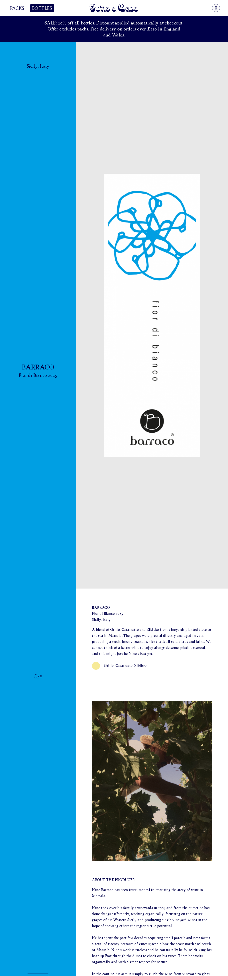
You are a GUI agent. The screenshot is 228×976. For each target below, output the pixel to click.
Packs (17, 8)
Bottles (42, 8)
